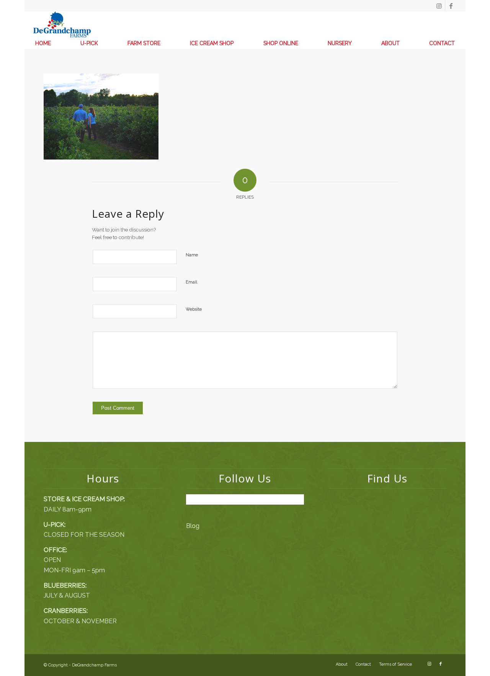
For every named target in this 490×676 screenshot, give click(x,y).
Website (194, 309)
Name (192, 254)
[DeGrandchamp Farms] (62, 24)
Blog (192, 525)
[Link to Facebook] (451, 5)
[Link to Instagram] (439, 5)
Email (191, 282)
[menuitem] (43, 43)
